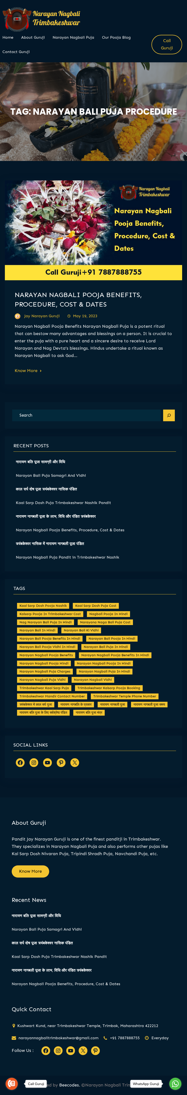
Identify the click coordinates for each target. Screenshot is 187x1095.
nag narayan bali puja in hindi (45, 622)
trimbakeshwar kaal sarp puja (44, 688)
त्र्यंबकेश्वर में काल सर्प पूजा (35, 704)
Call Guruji (167, 44)
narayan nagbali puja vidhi (42, 680)
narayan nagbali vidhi (93, 680)
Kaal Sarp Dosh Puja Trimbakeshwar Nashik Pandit (63, 502)
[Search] (169, 415)
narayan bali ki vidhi (81, 630)
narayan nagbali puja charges (44, 671)
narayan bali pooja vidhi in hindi (47, 647)
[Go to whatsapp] (175, 1084)
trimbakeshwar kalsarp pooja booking (108, 688)
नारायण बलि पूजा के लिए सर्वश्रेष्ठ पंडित (43, 713)
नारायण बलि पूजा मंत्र (89, 713)
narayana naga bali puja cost (105, 622)
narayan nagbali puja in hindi (104, 671)
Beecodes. (69, 1085)
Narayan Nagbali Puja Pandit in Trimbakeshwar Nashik (67, 557)
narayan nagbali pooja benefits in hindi (115, 655)
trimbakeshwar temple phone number (124, 696)
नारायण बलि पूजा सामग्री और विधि (40, 461)
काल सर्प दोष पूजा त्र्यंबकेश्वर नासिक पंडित (46, 489)
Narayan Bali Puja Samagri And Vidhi (51, 475)
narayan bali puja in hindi (106, 647)
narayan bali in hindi (37, 630)
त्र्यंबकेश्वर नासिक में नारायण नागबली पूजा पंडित (50, 543)
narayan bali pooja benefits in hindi (49, 638)
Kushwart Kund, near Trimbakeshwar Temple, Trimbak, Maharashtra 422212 (87, 1025)
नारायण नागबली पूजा (112, 704)
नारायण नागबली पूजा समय (149, 704)
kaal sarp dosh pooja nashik (43, 606)
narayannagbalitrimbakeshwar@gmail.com (58, 1038)
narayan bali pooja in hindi (112, 638)
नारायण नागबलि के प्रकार (76, 704)
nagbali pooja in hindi (108, 614)
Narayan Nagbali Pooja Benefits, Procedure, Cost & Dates (70, 530)
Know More (26, 370)
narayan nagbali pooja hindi (43, 663)
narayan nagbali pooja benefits (46, 655)
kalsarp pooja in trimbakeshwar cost (50, 614)
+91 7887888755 (125, 1038)
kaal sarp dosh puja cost (95, 606)
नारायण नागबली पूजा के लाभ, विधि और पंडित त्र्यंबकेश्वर (56, 516)
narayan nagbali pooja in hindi (104, 663)
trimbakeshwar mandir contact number (52, 696)
